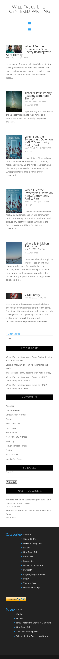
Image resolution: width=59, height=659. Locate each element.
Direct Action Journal (16, 414)
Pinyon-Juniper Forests (16, 445)
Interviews (45, 148)
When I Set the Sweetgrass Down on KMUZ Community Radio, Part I (39, 194)
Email (9, 472)
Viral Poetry (32, 295)
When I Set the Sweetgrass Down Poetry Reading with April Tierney (28, 50)
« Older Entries (13, 333)
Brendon (10, 510)
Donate (19, 618)
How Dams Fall (13, 423)
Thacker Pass (31, 105)
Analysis (10, 406)
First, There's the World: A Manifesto (33, 622)
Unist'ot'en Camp (14, 459)
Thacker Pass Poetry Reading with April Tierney (38, 95)
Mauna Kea (11, 432)
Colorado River (13, 410)
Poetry (24, 58)
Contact (20, 614)
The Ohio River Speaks (27, 631)
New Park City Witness (16, 436)
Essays (9, 419)
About (19, 609)
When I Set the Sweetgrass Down (32, 636)
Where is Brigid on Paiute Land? (37, 245)
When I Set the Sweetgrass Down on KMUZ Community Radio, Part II (39, 141)
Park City (10, 441)
